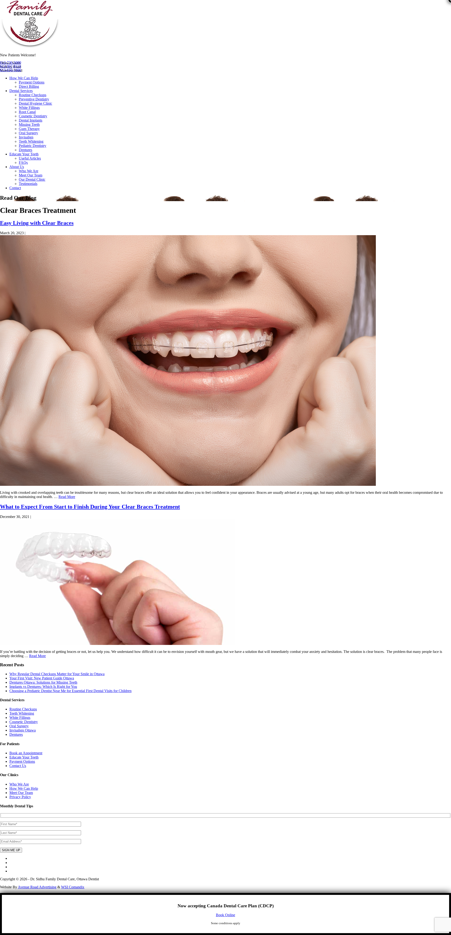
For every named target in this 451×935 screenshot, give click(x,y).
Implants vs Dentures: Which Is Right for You (43, 687)
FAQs (23, 163)
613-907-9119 (10, 66)
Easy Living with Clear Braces (37, 223)
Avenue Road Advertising (37, 887)
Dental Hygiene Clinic (35, 103)
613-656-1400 (10, 70)
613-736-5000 (10, 63)
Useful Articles (30, 158)
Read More (66, 497)
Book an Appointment (25, 753)
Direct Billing (29, 86)
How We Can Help (23, 78)
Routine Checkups (32, 95)
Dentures (25, 150)
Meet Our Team (30, 175)
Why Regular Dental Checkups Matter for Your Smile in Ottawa (57, 674)
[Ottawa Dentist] (30, 47)
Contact (15, 188)
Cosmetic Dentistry (33, 116)
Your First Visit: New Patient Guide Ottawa (41, 678)
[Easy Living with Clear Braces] (188, 485)
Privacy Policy (20, 797)
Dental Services (21, 91)
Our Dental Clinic (32, 179)
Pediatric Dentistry (32, 146)
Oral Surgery (28, 133)
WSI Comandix (72, 887)
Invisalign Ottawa (22, 730)
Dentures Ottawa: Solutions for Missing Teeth (43, 682)
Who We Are (28, 171)
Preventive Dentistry (34, 99)
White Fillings (29, 108)
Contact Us (17, 766)
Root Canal (27, 112)
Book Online (225, 915)
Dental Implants (30, 120)
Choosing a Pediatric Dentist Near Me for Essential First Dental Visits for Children (70, 691)
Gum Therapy (29, 129)
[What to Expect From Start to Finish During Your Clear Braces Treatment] (117, 644)
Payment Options (31, 82)
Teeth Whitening (31, 141)
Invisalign (26, 137)
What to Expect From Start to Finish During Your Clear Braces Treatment (90, 507)
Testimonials (28, 184)
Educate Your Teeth (24, 154)
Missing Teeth (29, 124)
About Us (16, 167)
